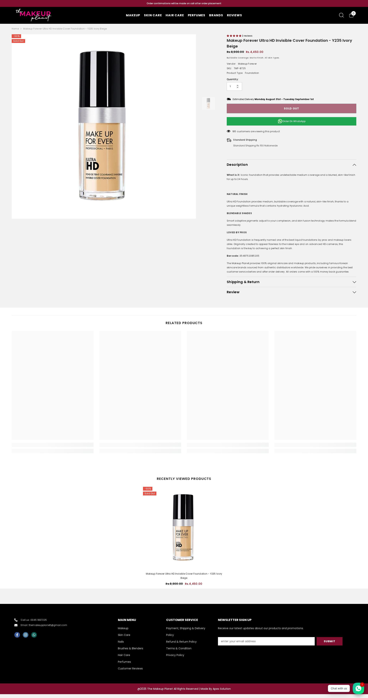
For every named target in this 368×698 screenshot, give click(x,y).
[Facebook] (17, 635)
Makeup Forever (247, 63)
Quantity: (232, 79)
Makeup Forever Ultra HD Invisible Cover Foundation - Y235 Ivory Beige (184, 576)
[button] (234, 35)
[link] (53, 445)
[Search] (341, 15)
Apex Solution (222, 689)
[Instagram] (25, 635)
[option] (184, 3)
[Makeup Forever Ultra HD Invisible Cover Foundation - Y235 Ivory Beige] (184, 528)
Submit (329, 641)
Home (15, 28)
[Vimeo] (34, 635)
